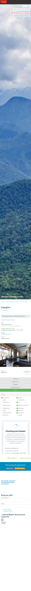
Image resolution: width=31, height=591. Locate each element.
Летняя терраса (6, 397)
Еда (20, 301)
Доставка (20, 415)
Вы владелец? (13, 458)
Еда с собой (20, 410)
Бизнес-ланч (15, 381)
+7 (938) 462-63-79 (6, 334)
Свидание (15, 384)
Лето (24, 6)
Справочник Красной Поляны (12, 301)
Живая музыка (21, 400)
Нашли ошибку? (27, 458)
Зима (28, 6)
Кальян (4, 410)
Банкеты (15, 390)
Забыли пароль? (8, 511)
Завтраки (15, 378)
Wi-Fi (19, 402)
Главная (3, 301)
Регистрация (7, 509)
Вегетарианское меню (7, 412)
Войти (3, 522)
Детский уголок (6, 402)
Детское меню (5, 415)
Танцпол (20, 397)
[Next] (29, 355)
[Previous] (1, 355)
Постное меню (21, 412)
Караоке (4, 400)
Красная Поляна (12, 296)
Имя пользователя (5, 497)
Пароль (3, 503)
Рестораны (25, 301)
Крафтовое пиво (6, 408)
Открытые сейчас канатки (22, 9)
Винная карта (21, 408)
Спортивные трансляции (23, 405)
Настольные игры (6, 405)
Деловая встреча (15, 387)
